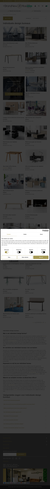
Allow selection (25, 257)
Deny (9, 257)
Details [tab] (25, 234)
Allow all (41, 257)
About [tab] (41, 234)
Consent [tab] (8, 234)
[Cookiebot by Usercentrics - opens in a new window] (43, 231)
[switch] (19, 252)
